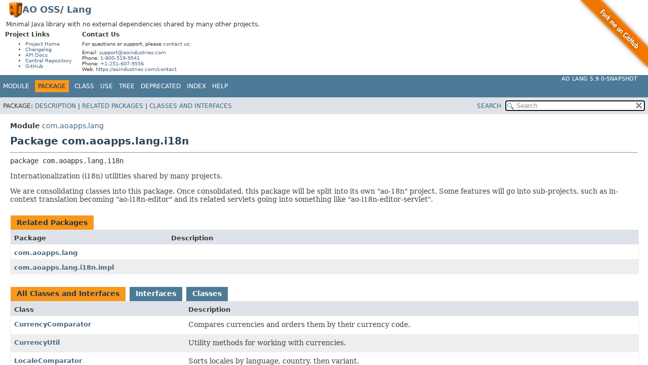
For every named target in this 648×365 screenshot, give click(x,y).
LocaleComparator (48, 360)
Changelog (38, 49)
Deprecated (161, 86)
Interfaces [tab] (156, 293)
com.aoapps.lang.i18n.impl (64, 267)
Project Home (42, 44)
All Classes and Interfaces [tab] (68, 293)
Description (55, 106)
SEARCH (489, 106)
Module (16, 86)
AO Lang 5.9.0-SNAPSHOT (599, 79)
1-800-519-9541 (120, 58)
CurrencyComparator (52, 324)
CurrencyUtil (37, 342)
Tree (127, 86)
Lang (79, 9)
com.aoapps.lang (73, 126)
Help (220, 86)
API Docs (36, 55)
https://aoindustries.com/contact (136, 69)
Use (106, 86)
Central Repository (48, 60)
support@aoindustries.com (132, 52)
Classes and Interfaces (190, 106)
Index (196, 86)
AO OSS (41, 9)
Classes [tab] (207, 293)
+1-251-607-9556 (122, 63)
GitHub (34, 66)
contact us (176, 44)
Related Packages (112, 106)
